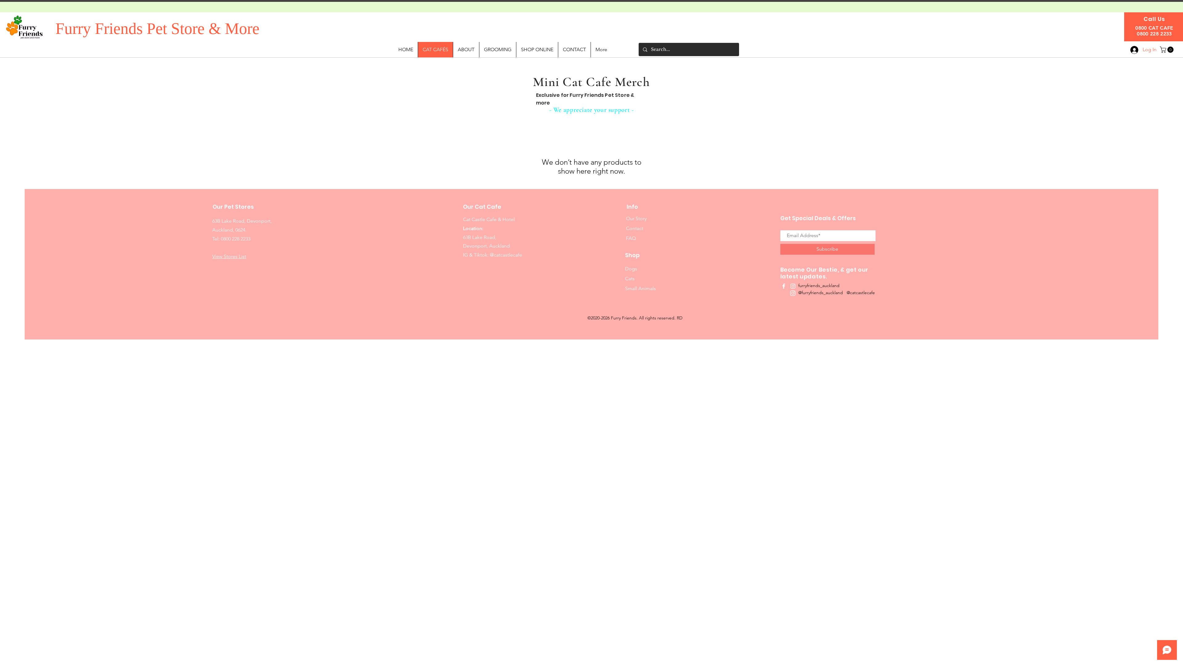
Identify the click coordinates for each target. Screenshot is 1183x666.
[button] (1167, 50)
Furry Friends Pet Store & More (157, 28)
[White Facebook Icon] (783, 286)
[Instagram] (792, 293)
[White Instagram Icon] (793, 286)
